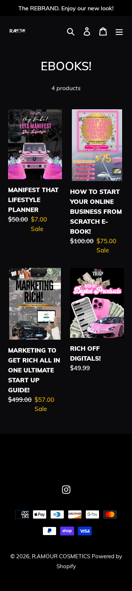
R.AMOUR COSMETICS (62, 556)
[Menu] (119, 31)
